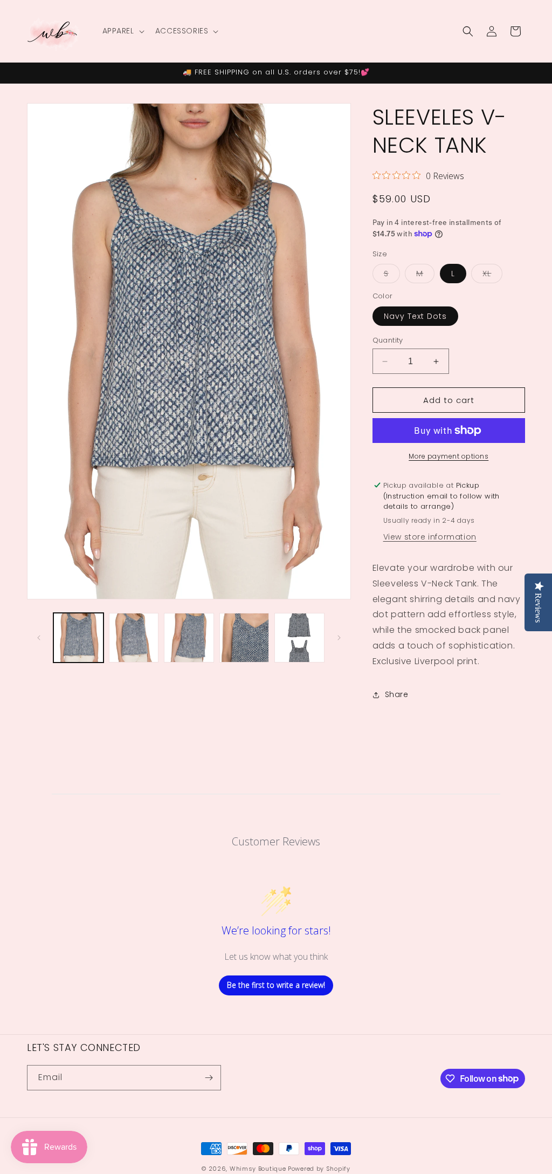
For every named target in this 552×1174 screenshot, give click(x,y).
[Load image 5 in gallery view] (299, 638)
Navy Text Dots (415, 316)
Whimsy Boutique (258, 1168)
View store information (430, 536)
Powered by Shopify (319, 1168)
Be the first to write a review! (276, 985)
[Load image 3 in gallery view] (189, 638)
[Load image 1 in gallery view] (78, 638)
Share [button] (397, 694)
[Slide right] (339, 638)
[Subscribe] (208, 1077)
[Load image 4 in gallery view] (244, 638)
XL (492, 275)
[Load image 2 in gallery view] (134, 638)
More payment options (448, 456)
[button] (122, 30)
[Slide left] (39, 638)
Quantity (387, 340)
